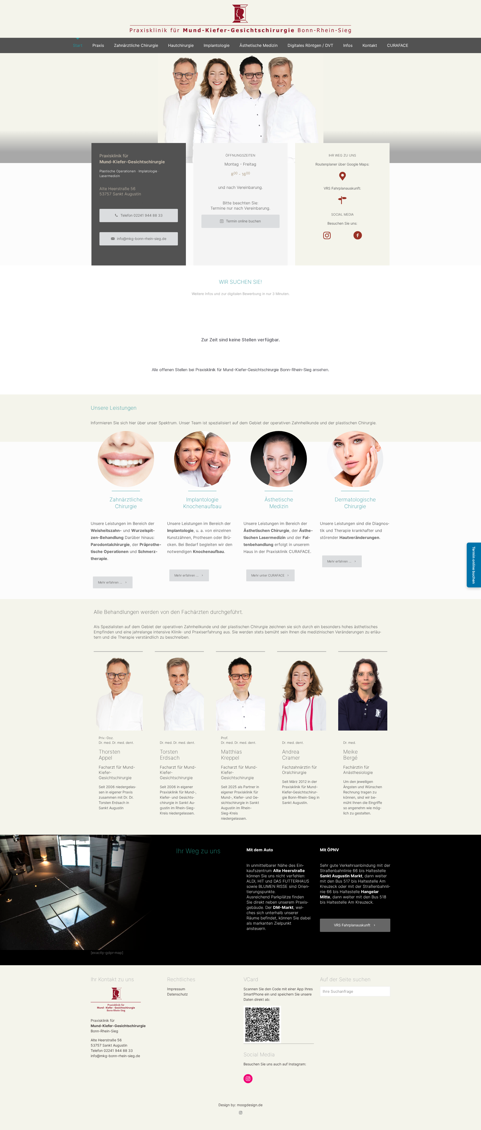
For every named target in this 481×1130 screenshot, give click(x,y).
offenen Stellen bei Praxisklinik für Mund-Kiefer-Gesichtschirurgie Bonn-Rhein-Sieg (235, 369)
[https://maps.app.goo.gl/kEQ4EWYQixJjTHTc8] (342, 176)
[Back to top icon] (457, 1119)
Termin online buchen (474, 565)
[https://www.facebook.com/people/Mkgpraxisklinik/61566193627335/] (357, 235)
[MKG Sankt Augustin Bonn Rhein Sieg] (240, 19)
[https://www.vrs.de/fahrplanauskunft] (342, 200)
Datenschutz (177, 994)
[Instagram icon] (241, 1112)
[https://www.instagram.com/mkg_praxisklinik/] (327, 235)
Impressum (176, 989)
